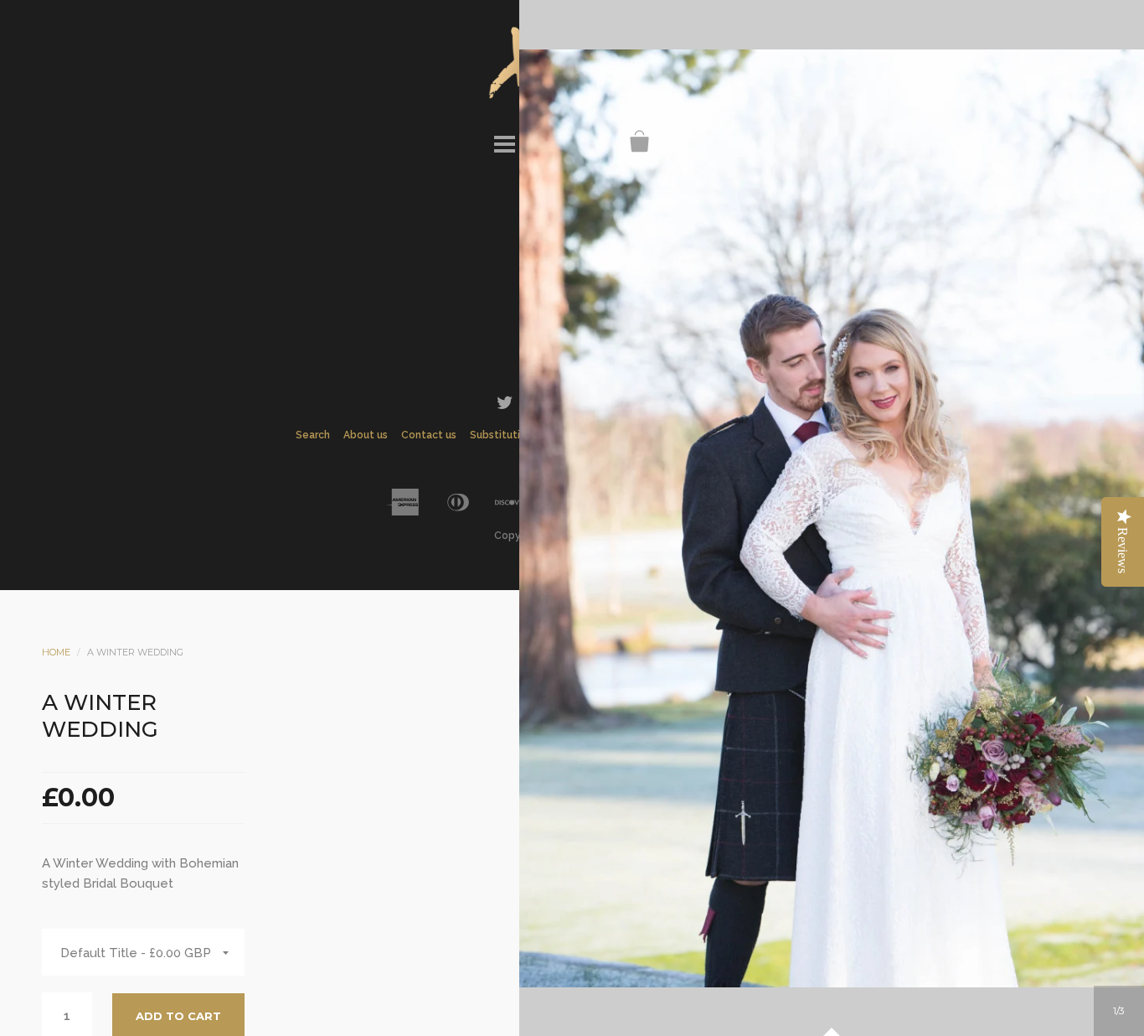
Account (549, 142)
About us (365, 435)
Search (595, 142)
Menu (504, 142)
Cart (640, 142)
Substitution (501, 435)
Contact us (428, 435)
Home (56, 652)
